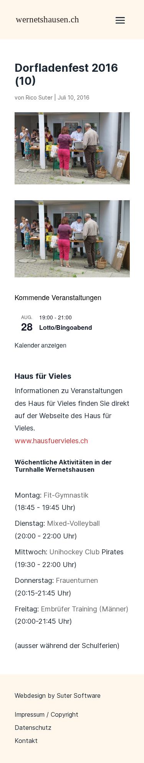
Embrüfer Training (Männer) (84, 609)
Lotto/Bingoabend (65, 327)
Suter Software (79, 695)
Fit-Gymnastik (65, 495)
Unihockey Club (74, 552)
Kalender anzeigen (40, 345)
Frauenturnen (77, 580)
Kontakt (26, 740)
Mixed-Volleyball (73, 523)
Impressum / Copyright (46, 714)
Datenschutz (33, 727)
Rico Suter (39, 97)
